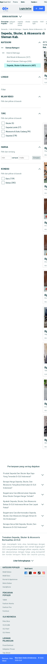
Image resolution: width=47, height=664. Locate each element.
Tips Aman (6, 653)
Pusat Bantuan (8, 645)
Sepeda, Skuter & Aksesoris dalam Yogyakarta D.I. (45, 29)
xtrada (27, 22)
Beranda (4, 29)
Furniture (6, 611)
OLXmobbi (6, 625)
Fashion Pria (7, 607)
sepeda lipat (35, 22)
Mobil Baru (6, 576)
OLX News (6, 632)
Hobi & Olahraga (15, 29)
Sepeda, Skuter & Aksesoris (33, 29)
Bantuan (5, 658)
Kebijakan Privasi (9, 649)
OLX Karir (6, 629)
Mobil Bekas (7, 572)
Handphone (7, 587)
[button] (6, 2)
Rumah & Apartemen (10, 579)
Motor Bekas (7, 583)
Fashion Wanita (8, 603)
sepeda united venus (20, 23)
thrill (41, 22)
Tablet (5, 600)
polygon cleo (12, 22)
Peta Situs (6, 621)
